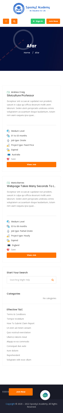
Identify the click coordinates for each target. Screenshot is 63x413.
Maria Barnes (17, 182)
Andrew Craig (18, 92)
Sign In (39, 21)
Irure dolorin (12, 350)
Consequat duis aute (16, 346)
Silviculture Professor (20, 95)
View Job (31, 164)
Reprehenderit (13, 355)
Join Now (53, 21)
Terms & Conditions (16, 314)
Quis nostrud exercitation (19, 332)
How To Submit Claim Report (20, 323)
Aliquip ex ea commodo (18, 341)
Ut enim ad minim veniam (19, 327)
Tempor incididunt (15, 318)
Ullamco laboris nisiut (17, 337)
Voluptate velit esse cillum (19, 359)
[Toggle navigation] (6, 21)
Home (27, 52)
